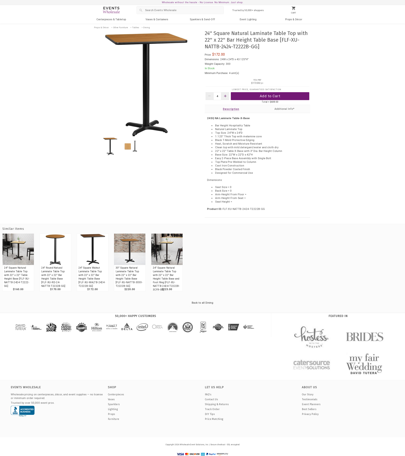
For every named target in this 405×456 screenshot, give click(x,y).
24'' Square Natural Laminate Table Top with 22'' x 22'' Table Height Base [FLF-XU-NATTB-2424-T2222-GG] (17, 276)
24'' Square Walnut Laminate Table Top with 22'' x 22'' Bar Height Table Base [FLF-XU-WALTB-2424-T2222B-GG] (92, 276)
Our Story (308, 394)
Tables (135, 27)
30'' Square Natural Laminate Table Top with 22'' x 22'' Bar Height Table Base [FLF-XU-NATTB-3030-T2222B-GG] (129, 276)
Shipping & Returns (217, 404)
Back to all (202, 302)
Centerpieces (111, 19)
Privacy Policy (310, 414)
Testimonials (309, 399)
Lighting (248, 19)
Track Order (212, 409)
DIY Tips (210, 414)
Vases (157, 19)
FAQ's (208, 394)
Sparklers (202, 19)
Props (293, 19)
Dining (146, 27)
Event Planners (311, 404)
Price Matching (214, 419)
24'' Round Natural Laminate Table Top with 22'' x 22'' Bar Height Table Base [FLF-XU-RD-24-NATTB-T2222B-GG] (53, 276)
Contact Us (211, 399)
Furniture (113, 419)
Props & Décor (101, 27)
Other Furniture (120, 27)
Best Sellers (309, 409)
